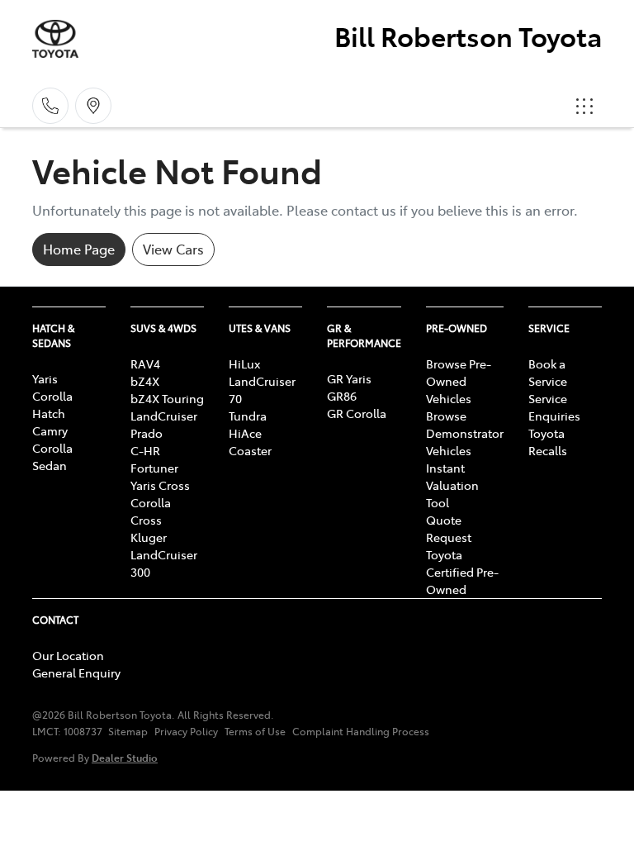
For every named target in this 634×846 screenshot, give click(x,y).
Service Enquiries (554, 407)
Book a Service (547, 372)
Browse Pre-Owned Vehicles (458, 380)
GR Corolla (356, 413)
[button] (584, 105)
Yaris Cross (160, 485)
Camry (50, 430)
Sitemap (128, 731)
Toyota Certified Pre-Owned (462, 571)
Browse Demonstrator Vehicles (465, 433)
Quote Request (448, 528)
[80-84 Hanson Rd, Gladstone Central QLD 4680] (93, 105)
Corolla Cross (150, 511)
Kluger (148, 537)
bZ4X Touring (167, 398)
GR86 (342, 395)
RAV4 (145, 363)
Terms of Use (255, 731)
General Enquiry (76, 672)
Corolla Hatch (52, 404)
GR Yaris (349, 378)
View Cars (173, 249)
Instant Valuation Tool (452, 485)
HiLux (244, 363)
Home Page (79, 249)
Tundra (248, 415)
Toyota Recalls (547, 442)
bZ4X (144, 381)
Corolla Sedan (52, 456)
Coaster (250, 450)
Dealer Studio (125, 757)
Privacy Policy (186, 731)
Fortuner (154, 467)
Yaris (45, 378)
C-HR (145, 450)
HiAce (245, 433)
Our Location (68, 655)
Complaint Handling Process (360, 731)
